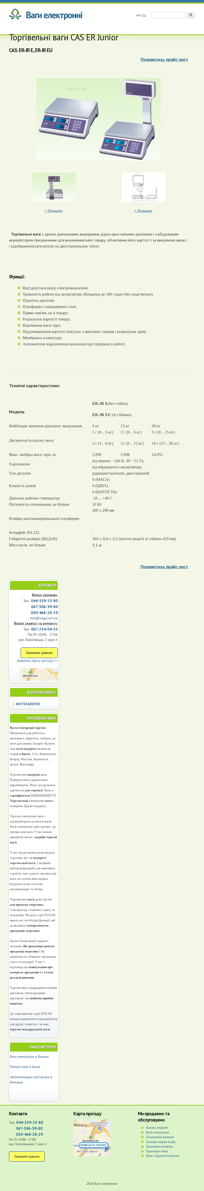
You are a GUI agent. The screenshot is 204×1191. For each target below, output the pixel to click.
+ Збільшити (54, 210)
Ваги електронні (54, 15)
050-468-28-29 (44, 612)
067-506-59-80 (29, 1128)
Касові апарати (157, 1127)
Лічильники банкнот (160, 1137)
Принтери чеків (157, 1151)
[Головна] (15, 15)
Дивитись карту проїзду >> (37, 660)
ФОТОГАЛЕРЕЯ (28, 704)
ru (144, 15)
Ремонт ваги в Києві (25, 1067)
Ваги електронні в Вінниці (29, 1056)
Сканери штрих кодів (161, 1142)
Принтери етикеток (159, 1146)
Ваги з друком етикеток (162, 1156)
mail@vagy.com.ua (44, 618)
